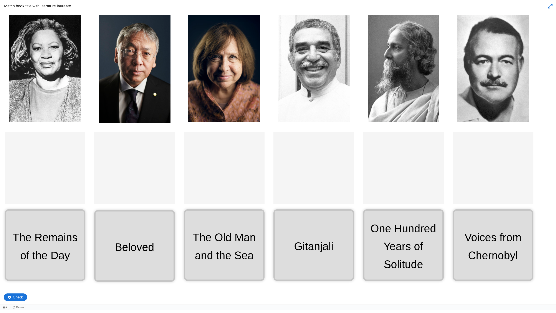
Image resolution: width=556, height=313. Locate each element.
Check (18, 297)
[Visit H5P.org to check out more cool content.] (4, 307)
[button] (550, 6)
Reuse (20, 307)
